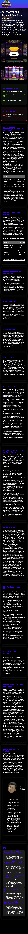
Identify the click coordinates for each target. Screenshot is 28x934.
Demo (14, 54)
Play (14, 48)
